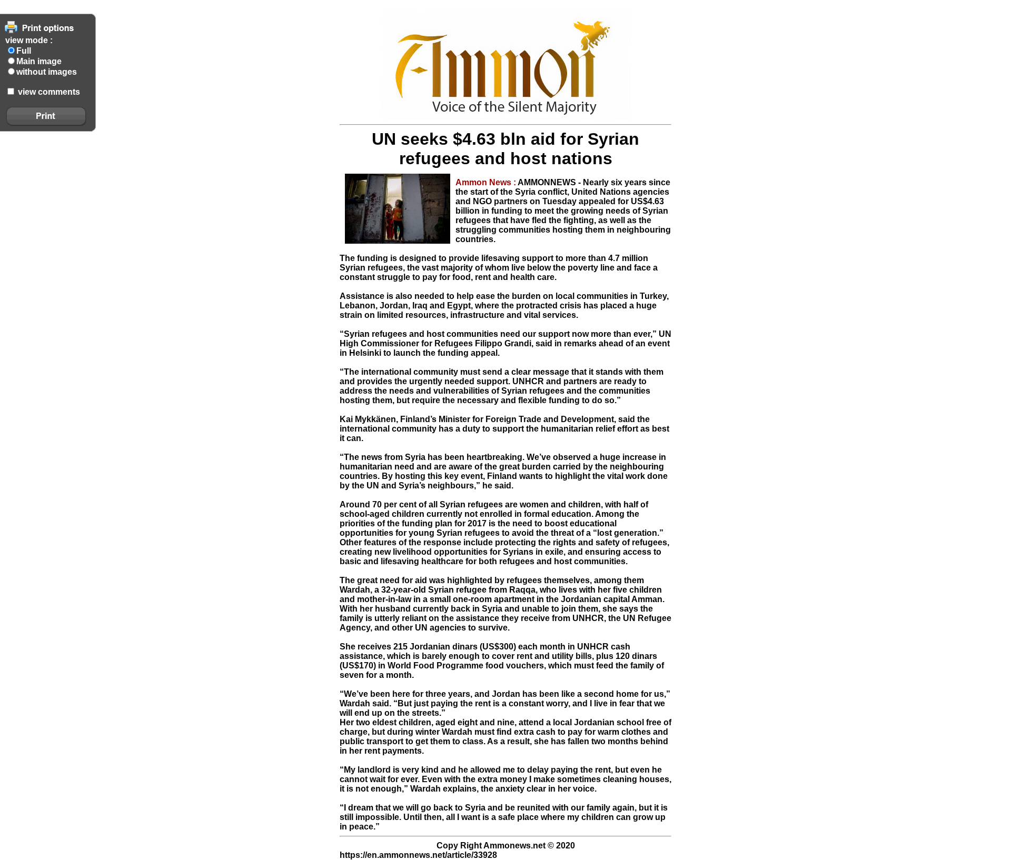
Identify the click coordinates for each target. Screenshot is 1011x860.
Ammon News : (486, 182)
